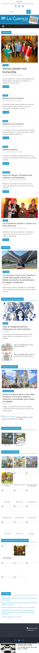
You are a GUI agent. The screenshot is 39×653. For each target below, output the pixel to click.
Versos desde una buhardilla (14, 70)
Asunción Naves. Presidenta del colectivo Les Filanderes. (17, 176)
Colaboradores (16, 180)
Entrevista (5, 272)
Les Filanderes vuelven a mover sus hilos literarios (19, 224)
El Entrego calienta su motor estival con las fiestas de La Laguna (18, 418)
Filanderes (15, 75)
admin (8, 75)
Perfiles (5, 323)
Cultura (5, 95)
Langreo (5, 65)
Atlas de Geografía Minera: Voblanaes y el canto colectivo (17, 327)
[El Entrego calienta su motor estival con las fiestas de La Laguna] (8, 416)
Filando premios (10, 149)
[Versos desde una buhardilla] (19, 37)
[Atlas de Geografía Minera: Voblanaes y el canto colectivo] (19, 303)
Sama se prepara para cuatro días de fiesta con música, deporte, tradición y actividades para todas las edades (18, 398)
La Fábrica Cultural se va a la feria (11, 617)
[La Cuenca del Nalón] (19, 16)
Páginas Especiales (8, 391)
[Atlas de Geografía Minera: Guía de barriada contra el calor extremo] (7, 353)
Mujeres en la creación (13, 98)
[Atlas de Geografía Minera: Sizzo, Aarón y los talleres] (7, 344)
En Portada (6, 172)
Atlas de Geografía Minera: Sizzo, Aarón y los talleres (23, 345)
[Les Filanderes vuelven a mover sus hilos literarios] (19, 199)
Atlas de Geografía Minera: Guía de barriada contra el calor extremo (24, 355)
